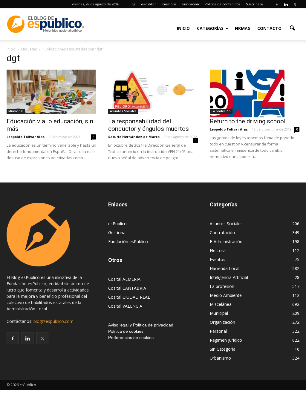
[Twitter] (294, 4)
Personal (218, 331)
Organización (222, 322)
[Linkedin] (285, 4)
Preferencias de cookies (131, 337)
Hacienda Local (224, 268)
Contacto (269, 28)
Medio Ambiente (226, 295)
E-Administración (226, 241)
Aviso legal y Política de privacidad (140, 325)
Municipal (15, 111)
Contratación (222, 232)
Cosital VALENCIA (125, 306)
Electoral (218, 250)
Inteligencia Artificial (229, 277)
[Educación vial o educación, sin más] (51, 92)
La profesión (221, 111)
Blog (131, 4)
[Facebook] (277, 4)
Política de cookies (125, 331)
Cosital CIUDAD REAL (129, 297)
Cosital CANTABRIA (127, 288)
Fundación (190, 4)
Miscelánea (221, 304)
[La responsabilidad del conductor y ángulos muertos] (153, 92)
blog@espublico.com (53, 321)
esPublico (149, 4)
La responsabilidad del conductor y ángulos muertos (148, 125)
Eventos (217, 259)
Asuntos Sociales (123, 111)
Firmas (242, 28)
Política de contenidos (222, 4)
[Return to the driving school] (254, 93)
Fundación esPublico (128, 241)
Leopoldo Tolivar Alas (26, 136)
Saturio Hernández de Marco (134, 136)
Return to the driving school (248, 121)
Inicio (183, 28)
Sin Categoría (222, 349)
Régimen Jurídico (226, 340)
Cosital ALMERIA (124, 279)
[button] (292, 28)
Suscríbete (254, 4)
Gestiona (169, 4)
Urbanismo (220, 358)
